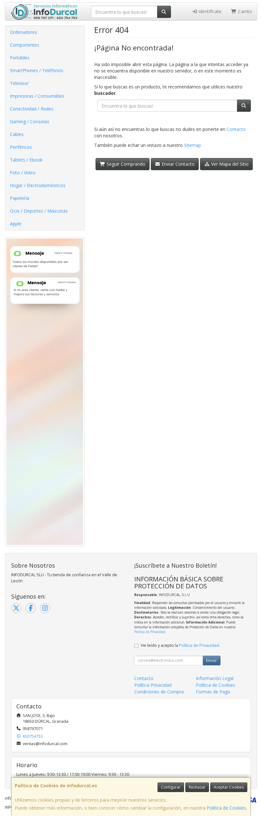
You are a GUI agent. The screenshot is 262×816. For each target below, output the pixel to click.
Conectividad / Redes (31, 109)
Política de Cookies (226, 808)
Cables (17, 134)
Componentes (24, 45)
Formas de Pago (213, 692)
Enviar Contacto (177, 164)
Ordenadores (23, 32)
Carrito (244, 11)
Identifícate (209, 11)
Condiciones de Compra (159, 692)
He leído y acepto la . (180, 645)
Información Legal (215, 678)
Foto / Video (22, 173)
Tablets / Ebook (26, 160)
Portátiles (20, 58)
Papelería (19, 198)
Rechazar (197, 787)
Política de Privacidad (149, 632)
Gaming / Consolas (29, 121)
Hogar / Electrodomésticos (38, 185)
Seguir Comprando (125, 164)
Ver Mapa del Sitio (229, 164)
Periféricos (21, 147)
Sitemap (192, 145)
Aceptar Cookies (229, 787)
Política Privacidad (153, 685)
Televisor (19, 83)
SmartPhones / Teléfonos (36, 70)
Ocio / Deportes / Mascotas (39, 211)
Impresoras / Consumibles (37, 96)
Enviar (211, 660)
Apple (15, 224)
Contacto (236, 129)
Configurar (171, 787)
